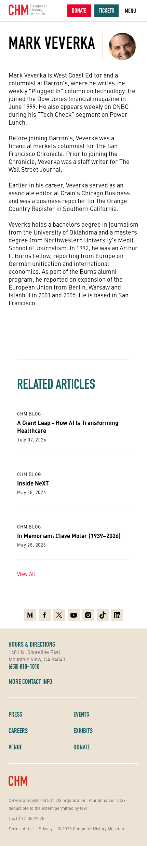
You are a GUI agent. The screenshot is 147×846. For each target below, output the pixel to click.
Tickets (106, 10)
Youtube (74, 613)
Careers (18, 731)
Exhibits (83, 731)
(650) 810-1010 (24, 666)
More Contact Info (30, 681)
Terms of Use (21, 828)
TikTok (103, 613)
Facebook (45, 613)
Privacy (46, 828)
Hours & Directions (32, 644)
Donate (79, 10)
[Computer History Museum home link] (28, 9)
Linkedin (117, 613)
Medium (30, 613)
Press (15, 714)
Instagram (88, 613)
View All (26, 573)
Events (81, 714)
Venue (15, 747)
